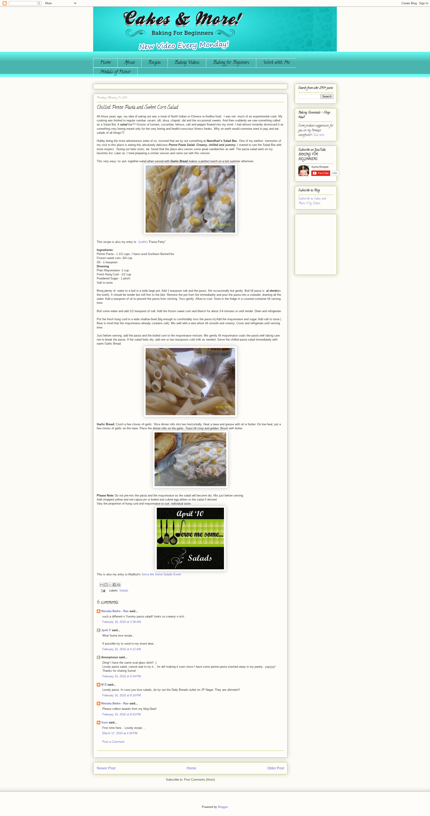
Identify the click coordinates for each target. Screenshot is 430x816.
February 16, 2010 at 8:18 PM (121, 695)
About (129, 62)
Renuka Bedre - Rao (115, 611)
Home (105, 62)
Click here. (318, 135)
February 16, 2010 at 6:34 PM (121, 676)
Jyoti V (106, 630)
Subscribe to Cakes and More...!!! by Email (312, 201)
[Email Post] (103, 590)
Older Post (275, 768)
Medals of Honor (115, 72)
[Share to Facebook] (114, 585)
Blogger (223, 807)
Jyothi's (143, 242)
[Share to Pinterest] (118, 585)
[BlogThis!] (106, 585)
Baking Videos (186, 62)
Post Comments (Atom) (199, 779)
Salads (123, 590)
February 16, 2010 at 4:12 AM (121, 649)
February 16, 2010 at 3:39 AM (121, 622)
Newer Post (106, 768)
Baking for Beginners (231, 62)
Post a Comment (113, 741)
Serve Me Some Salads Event (161, 574)
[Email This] (101, 585)
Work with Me (276, 62)
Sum (104, 722)
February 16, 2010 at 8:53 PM (121, 714)
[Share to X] (110, 585)
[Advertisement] (311, 243)
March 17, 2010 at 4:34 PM (120, 733)
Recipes (154, 62)
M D (104, 684)
